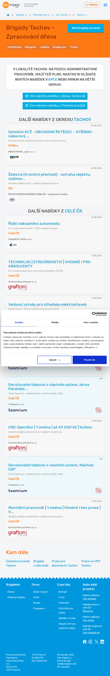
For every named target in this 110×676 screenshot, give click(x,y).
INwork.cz (88, 611)
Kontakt (63, 592)
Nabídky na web (67, 618)
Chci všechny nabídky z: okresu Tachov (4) (57, 96)
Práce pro (65, 563)
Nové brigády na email (86, 28)
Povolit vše (89, 360)
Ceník (36, 597)
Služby (36, 602)
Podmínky (64, 602)
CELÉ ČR (73, 211)
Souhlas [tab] (19, 322)
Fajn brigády (89, 598)
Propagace (39, 608)
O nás (62, 597)
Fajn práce (88, 620)
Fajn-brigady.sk (91, 632)
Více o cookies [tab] (91, 322)
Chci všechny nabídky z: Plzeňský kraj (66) (57, 105)
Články (11, 592)
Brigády (40, 563)
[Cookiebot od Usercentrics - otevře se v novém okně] (94, 314)
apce (52, 79)
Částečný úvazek (18, 563)
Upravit (52, 360)
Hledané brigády (16, 597)
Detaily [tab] (55, 322)
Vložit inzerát (40, 592)
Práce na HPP (91, 563)
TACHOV (82, 119)
